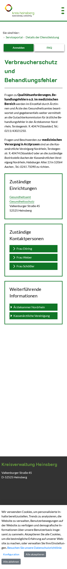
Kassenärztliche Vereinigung (31, 315)
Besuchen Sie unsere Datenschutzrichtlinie (34, 547)
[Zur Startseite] (28, 10)
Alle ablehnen (11, 561)
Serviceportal (14, 37)
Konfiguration (11, 554)
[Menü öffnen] (62, 10)
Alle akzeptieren (35, 554)
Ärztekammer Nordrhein (29, 307)
